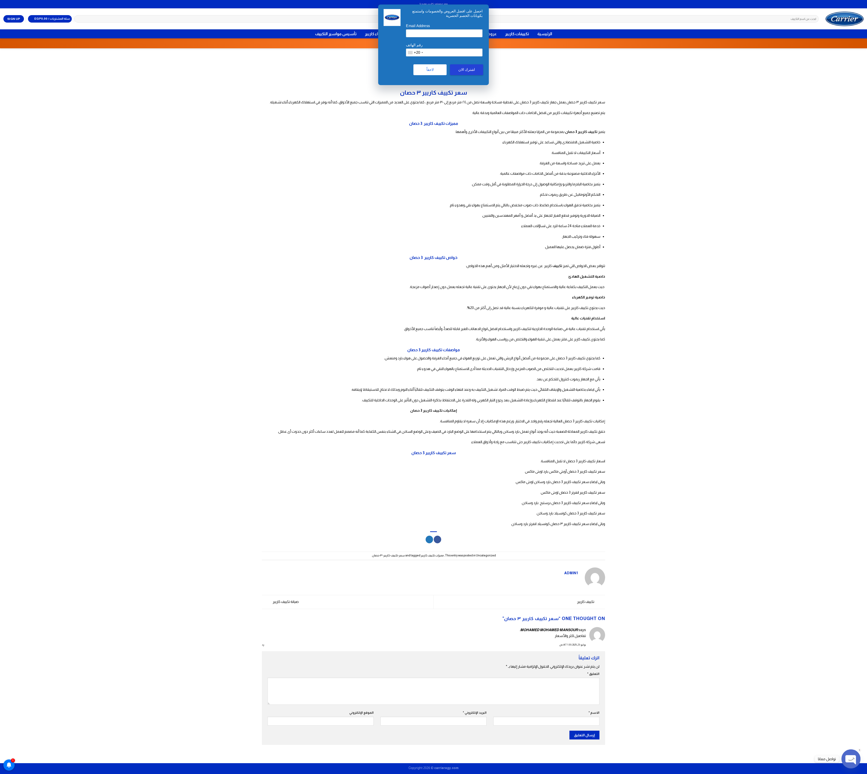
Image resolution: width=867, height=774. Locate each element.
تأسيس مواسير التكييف (336, 34)
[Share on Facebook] (437, 539)
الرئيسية (544, 34)
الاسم (594, 712)
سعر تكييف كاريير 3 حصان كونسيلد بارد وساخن (571, 513)
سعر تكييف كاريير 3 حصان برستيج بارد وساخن (555, 503)
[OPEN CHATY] (850, 758)
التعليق (593, 674)
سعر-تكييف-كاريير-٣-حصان (388, 555)
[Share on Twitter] (429, 539)
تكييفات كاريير (517, 34)
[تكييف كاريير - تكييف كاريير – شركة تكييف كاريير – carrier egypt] (844, 19)
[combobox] (415, 52)
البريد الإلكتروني (475, 712)
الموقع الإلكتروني (361, 712)
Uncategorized (486, 555)
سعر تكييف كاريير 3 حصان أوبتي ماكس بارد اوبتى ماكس (565, 471)
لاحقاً (430, 70)
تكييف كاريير (586, 602)
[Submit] (78, 19)
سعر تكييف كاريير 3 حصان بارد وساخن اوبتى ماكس (552, 482)
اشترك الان (466, 70)
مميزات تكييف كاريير (432, 555)
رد (263, 644)
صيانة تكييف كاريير (285, 602)
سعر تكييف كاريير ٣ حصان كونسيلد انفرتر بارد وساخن (550, 524)
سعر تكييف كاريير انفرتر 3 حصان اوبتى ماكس (573, 492)
